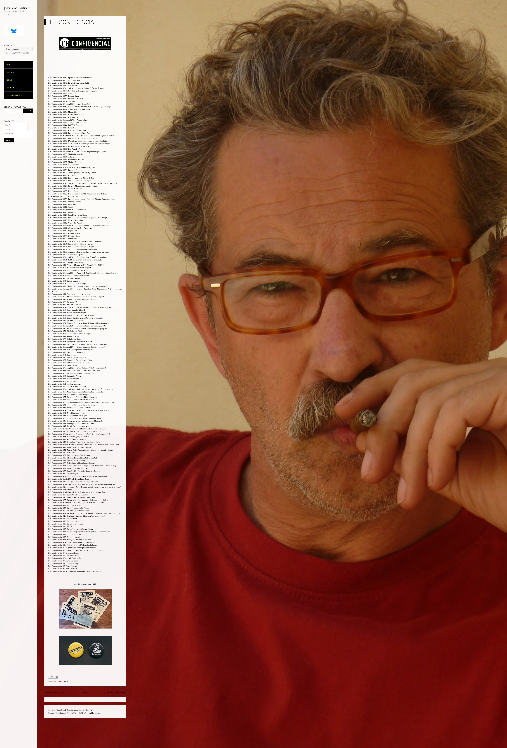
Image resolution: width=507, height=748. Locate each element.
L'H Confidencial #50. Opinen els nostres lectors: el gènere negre (75, 418)
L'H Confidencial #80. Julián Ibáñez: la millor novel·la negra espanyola (77, 328)
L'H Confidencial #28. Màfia (60, 489)
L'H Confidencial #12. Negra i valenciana (65, 537)
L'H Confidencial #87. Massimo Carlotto (65, 304)
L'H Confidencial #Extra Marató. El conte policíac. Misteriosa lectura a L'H (79, 434)
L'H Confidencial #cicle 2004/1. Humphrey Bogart (69, 479)
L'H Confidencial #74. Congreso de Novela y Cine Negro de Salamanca (77, 344)
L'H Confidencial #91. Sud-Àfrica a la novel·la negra (69, 294)
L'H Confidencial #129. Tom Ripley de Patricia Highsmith (72, 172)
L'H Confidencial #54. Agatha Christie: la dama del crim (71, 405)
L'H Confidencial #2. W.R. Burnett (62, 568)
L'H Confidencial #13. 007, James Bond (64, 534)
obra (9, 79)
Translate (25, 52)
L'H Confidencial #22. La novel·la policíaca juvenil (69, 510)
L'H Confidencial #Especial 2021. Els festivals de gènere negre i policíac (78, 151)
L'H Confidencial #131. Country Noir (63, 164)
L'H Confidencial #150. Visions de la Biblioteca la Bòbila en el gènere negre (79, 106)
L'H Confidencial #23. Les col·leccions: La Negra (68, 508)
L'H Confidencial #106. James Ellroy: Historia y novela (70, 244)
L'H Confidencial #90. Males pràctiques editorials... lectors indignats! (76, 296)
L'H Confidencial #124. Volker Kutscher (65, 188)
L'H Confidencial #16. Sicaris (60, 526)
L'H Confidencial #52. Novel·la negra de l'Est (66, 412)
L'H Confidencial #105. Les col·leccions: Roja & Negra (71, 246)
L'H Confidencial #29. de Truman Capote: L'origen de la (84, 486)
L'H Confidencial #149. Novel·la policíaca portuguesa (70, 109)
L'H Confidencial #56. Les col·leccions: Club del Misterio (72, 399)
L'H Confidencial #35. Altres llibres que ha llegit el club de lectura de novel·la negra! (83, 465)
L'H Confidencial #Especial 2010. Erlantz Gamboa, (77, 346)
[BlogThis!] (52, 677)
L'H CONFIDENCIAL (73, 22)
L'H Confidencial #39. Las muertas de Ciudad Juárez (70, 455)
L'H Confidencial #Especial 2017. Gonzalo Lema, (78, 225)
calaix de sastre (62, 681)
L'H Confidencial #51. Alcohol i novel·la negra (67, 415)
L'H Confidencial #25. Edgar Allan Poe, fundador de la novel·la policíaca (78, 500)
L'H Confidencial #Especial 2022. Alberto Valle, (81, 135)
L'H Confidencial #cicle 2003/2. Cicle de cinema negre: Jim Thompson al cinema (81, 484)
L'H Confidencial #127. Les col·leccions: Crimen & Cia (71, 178)
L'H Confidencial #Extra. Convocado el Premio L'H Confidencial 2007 (77, 428)
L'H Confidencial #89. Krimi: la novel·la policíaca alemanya (73, 299)
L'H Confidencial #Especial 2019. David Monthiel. (83, 183)
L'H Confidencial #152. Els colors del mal (65, 98)
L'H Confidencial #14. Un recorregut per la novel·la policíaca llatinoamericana (80, 531)
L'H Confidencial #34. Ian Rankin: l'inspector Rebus (69, 468)
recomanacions (15, 95)
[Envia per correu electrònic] (49, 677)
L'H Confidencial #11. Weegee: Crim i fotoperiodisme (70, 539)
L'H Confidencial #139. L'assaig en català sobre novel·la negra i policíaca (78, 141)
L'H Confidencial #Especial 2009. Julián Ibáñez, (77, 368)
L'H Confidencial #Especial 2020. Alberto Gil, (72, 167)
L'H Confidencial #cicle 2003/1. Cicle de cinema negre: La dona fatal (76, 492)
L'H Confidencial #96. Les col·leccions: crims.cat (68, 275)
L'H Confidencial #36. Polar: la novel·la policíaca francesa (72, 463)
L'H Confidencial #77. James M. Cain (63, 336)
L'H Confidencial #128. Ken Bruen (62, 175)
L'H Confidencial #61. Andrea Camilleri (64, 383)
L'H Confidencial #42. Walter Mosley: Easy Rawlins (69, 447)
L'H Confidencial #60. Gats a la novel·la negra (67, 386)
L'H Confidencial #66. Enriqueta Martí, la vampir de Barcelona (74, 370)
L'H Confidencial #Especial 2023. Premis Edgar (68, 119)
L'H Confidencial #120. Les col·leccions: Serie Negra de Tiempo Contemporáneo (81, 199)
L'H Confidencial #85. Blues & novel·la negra (67, 312)
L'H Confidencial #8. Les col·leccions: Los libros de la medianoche (76, 550)
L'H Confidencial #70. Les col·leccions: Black (67, 357)
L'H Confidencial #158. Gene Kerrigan (64, 80)
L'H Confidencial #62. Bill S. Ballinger (64, 381)
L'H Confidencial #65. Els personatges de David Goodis (71, 373)
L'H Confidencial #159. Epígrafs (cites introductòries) (70, 77)
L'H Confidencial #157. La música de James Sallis (69, 82)
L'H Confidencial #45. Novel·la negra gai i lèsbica (68, 436)
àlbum (10, 87)
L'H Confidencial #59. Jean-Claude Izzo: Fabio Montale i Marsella (75, 391)
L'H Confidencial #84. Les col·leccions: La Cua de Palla (71, 315)
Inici (85, 691)
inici (9, 64)
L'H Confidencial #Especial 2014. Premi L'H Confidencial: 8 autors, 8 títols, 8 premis (83, 273)
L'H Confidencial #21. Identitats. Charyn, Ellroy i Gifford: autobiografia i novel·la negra (84, 513)
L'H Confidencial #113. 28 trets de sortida (65, 220)
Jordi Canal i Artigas (16, 8)
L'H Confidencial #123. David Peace (63, 191)
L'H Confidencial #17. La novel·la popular (65, 523)
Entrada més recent (54, 691)
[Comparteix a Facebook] (57, 677)
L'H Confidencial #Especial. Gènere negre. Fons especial (71, 542)
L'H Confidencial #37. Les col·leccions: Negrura (68, 460)
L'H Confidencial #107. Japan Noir (62, 238)
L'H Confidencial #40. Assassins (61, 452)
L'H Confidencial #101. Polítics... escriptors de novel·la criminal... (75, 259)
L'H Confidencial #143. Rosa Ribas (62, 127)
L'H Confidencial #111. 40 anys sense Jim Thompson (70, 228)
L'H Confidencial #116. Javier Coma (63, 212)
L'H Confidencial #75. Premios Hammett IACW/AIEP (70, 341)
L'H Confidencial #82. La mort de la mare (65, 320)
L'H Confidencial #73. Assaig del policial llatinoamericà (71, 349)
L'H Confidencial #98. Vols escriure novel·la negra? (69, 267)
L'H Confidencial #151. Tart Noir (62, 101)
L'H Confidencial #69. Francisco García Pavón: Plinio (70, 360)
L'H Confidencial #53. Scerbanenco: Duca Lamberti (69, 407)
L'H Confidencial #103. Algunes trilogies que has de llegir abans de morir (78, 251)
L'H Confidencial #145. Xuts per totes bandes (67, 122)
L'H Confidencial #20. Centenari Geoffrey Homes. (77, 515)
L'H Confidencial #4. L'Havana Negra (63, 563)
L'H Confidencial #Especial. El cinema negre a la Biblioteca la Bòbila (76, 502)
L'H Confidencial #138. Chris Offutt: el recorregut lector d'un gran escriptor (79, 143)
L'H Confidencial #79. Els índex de (65, 331)
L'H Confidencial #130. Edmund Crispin (65, 170)
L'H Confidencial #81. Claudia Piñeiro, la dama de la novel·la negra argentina (80, 323)
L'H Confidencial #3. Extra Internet (62, 566)
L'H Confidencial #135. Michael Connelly (65, 154)
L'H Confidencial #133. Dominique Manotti (66, 159)
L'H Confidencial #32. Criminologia (63, 473)
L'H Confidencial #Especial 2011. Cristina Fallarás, (77, 325)
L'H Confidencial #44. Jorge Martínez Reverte (67, 439)
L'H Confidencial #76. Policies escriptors (65, 339)
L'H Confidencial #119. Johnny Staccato (65, 201)
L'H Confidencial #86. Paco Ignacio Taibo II (66, 310)
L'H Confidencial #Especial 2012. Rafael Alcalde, (79, 307)
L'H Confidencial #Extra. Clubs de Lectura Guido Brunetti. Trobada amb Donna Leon (83, 444)
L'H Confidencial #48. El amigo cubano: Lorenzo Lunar (71, 423)
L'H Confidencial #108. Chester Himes (64, 236)
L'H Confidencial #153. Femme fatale (63, 96)
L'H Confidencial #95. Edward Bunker (64, 278)
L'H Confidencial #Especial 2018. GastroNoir (67, 209)
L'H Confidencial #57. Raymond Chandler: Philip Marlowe (72, 397)
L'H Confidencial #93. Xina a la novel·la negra (67, 283)
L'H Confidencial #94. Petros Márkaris (64, 280)
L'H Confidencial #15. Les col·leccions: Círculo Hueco (70, 529)
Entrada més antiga (116, 691)
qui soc (10, 72)
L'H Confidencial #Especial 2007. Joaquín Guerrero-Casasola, (79, 410)
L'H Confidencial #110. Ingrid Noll (62, 230)
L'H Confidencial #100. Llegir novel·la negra (66, 262)
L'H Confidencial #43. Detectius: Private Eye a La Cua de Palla (74, 442)
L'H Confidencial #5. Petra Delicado (63, 560)
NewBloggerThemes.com (91, 713)
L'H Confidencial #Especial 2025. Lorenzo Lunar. (77, 88)
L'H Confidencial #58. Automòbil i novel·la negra (68, 394)
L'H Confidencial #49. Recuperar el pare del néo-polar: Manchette (75, 420)
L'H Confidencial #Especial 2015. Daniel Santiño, (78, 257)
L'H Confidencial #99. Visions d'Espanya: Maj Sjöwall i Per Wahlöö (76, 265)
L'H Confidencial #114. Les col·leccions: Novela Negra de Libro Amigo (77, 217)
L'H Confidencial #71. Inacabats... (62, 354)
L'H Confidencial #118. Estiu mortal (63, 204)
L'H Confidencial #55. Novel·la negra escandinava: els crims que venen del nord (81, 402)
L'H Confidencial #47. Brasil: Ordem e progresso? (69, 426)
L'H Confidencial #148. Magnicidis (62, 111)
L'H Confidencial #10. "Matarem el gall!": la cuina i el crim (72, 545)
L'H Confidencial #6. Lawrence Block (63, 555)
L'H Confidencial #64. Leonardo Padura (64, 376)
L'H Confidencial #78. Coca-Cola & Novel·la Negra (69, 333)
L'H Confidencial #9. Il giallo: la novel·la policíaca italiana (72, 547)
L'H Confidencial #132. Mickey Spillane (64, 162)
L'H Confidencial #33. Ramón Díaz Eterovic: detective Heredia (74, 471)
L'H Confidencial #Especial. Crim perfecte (65, 558)
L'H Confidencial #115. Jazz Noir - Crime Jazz (67, 214)
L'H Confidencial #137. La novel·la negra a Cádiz (68, 146)
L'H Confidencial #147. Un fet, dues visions (66, 114)
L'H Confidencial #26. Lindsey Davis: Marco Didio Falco (71, 497)
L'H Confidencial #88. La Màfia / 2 (62, 302)
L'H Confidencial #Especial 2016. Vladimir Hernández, (75, 241)
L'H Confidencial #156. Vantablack (62, 85)
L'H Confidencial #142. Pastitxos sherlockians (67, 130)
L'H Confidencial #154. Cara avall (62, 93)
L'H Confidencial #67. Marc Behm (62, 365)
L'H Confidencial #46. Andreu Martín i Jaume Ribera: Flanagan (74, 431)
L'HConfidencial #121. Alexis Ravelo (63, 196)
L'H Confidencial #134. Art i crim (62, 156)
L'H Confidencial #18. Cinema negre (63, 521)
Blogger (89, 710)
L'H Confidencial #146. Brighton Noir (64, 117)
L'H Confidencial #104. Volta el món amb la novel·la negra (72, 249)
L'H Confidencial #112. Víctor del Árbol (65, 222)
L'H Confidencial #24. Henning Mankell (64, 505)
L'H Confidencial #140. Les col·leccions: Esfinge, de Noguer (73, 138)
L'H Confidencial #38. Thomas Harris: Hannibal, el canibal (72, 457)
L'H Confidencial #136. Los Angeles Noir (65, 148)
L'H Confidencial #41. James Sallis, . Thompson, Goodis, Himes (80, 449)
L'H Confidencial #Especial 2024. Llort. (69, 104)
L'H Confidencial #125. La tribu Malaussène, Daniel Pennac (73, 185)
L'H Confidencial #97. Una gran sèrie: (68, 270)
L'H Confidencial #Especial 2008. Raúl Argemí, (80, 389)
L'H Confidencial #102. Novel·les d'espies (65, 254)
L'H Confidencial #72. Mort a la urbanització (66, 352)
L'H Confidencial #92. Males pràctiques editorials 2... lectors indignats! (77, 286)
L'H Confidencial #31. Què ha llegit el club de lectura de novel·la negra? (78, 476)
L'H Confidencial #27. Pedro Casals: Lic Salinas (68, 494)
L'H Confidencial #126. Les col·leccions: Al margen (69, 180)
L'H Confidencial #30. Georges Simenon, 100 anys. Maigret (73, 481)
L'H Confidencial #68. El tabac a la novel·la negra (68, 362)
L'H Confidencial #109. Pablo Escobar (64, 233)
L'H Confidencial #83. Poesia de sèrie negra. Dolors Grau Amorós (75, 317)
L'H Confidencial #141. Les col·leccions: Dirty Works (70, 133)
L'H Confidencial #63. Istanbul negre (63, 378)
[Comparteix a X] (54, 677)
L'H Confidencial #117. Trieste (61, 207)
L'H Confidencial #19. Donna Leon (62, 518)
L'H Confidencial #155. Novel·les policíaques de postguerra (72, 90)
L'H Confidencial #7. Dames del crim (63, 552)
